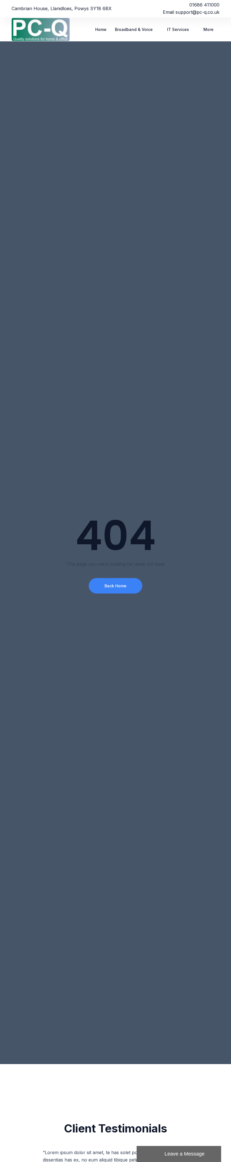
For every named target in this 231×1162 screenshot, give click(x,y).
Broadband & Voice (134, 29)
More (208, 29)
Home (100, 29)
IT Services (178, 29)
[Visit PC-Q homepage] (43, 29)
